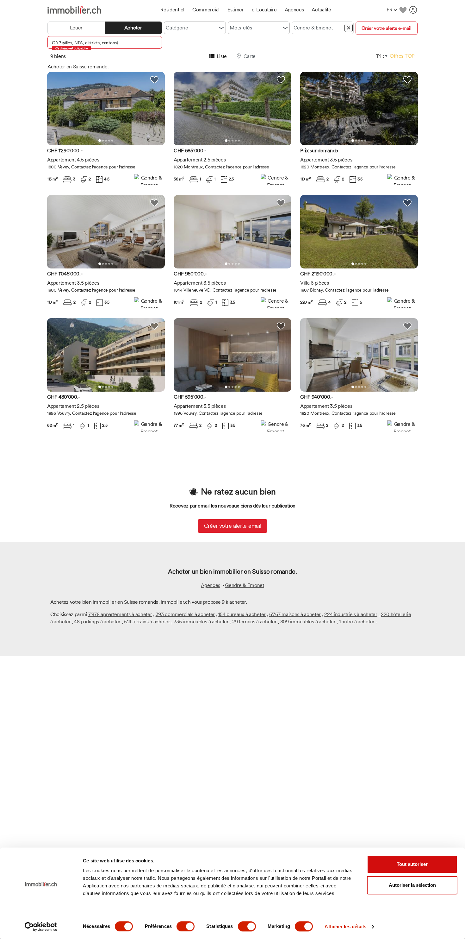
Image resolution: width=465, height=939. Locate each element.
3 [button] (106, 141)
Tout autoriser (412, 864)
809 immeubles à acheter (308, 622)
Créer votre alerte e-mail (387, 28)
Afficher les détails (345, 926)
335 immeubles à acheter (201, 622)
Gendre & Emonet (244, 585)
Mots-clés (241, 28)
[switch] (186, 926)
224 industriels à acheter (350, 614)
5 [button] (112, 141)
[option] (106, 108)
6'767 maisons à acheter (295, 614)
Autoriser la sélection (412, 885)
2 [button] (103, 141)
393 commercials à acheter (185, 614)
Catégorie (177, 28)
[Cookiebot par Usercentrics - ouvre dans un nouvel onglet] (41, 926)
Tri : (380, 56)
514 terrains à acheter (147, 622)
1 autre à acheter (357, 622)
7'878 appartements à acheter (120, 614)
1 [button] (99, 140)
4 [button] (109, 141)
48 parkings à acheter (97, 622)
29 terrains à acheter (254, 622)
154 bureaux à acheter (242, 614)
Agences (210, 585)
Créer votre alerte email (232, 525)
